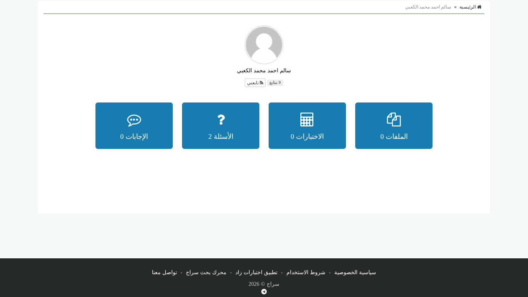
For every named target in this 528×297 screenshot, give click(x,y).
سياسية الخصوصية (355, 272)
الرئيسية (468, 7)
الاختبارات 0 (307, 136)
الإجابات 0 (134, 136)
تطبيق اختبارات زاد (256, 272)
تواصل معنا (164, 272)
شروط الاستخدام (305, 272)
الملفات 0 (394, 136)
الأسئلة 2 (220, 136)
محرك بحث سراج (206, 272)
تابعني (253, 82)
